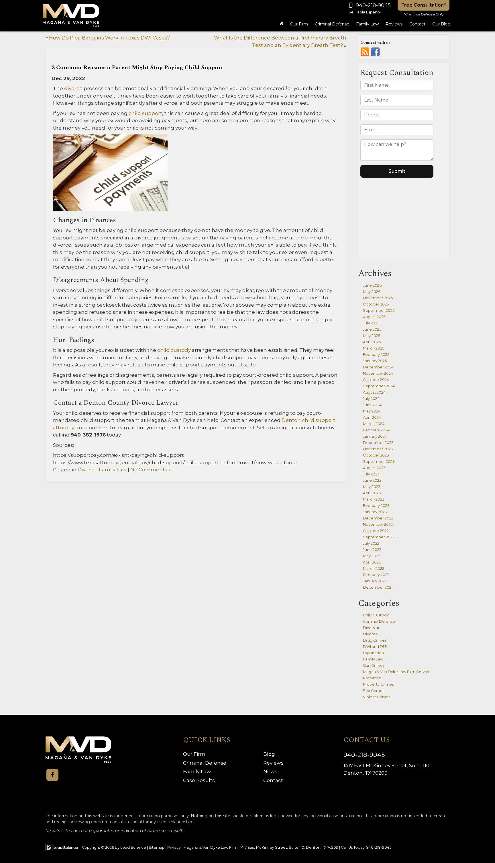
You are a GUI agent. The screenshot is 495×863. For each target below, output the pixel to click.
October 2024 (376, 379)
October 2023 (376, 455)
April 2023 (372, 493)
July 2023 (371, 474)
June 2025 (372, 329)
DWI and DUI (375, 646)
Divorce (87, 470)
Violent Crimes (376, 697)
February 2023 (376, 505)
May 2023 (371, 486)
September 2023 (379, 461)
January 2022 (375, 581)
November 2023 (378, 449)
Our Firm (194, 754)
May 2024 (371, 411)
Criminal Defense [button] (332, 24)
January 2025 (375, 360)
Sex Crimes (373, 690)
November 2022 (378, 524)
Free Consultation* (423, 5)
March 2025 (373, 348)
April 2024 (372, 417)
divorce (72, 88)
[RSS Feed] (365, 51)
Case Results (199, 780)
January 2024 (375, 436)
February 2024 (376, 430)
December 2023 (378, 442)
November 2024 (378, 373)
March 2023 (373, 499)
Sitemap (157, 847)
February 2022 (376, 574)
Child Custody (376, 615)
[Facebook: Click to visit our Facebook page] (52, 775)
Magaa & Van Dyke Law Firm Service (397, 671)
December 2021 (377, 587)
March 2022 (373, 568)
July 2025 (371, 323)
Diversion (371, 627)
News (270, 771)
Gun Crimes (373, 665)
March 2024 (373, 423)
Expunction (373, 652)
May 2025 (371, 335)
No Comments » (150, 470)
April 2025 (372, 342)
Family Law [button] (367, 24)
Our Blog (441, 24)
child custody (173, 350)
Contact (273, 780)
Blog (269, 754)
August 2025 (374, 316)
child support (144, 113)
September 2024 (379, 386)
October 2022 (376, 530)
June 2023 (372, 480)
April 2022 (372, 562)
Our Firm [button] (299, 24)
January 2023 (375, 511)
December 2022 (378, 518)
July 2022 (371, 543)
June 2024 (372, 404)
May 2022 (371, 555)
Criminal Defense (379, 621)
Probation (372, 678)
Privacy (174, 847)
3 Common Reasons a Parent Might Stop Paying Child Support (137, 67)
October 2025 (376, 304)
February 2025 (376, 354)
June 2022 (372, 549)
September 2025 (378, 310)
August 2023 (374, 467)
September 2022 (378, 537)
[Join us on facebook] (375, 51)
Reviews (394, 24)
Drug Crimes (374, 640)
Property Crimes (378, 684)
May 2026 (371, 291)
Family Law (113, 470)
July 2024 (371, 398)
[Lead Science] (62, 847)
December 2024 (378, 367)
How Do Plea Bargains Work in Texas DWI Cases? (109, 38)
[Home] (281, 24)
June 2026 (372, 285)
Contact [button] (417, 24)
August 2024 (374, 392)
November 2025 (378, 297)
